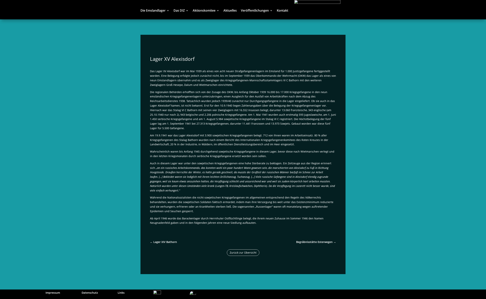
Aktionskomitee (204, 11)
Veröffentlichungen (255, 11)
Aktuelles (230, 11)
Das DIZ (179, 11)
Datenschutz (90, 292)
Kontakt (282, 11)
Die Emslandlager (153, 11)
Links (121, 292)
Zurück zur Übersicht (243, 252)
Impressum (53, 292)
